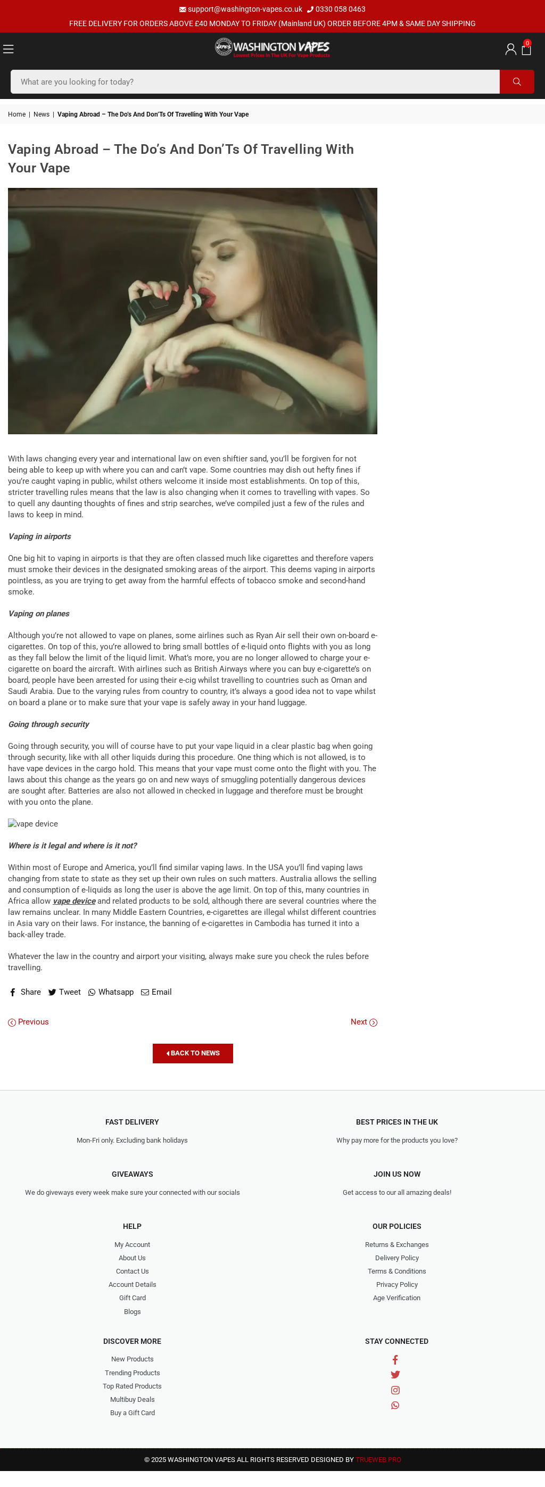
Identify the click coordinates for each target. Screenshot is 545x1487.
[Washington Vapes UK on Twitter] (395, 1375)
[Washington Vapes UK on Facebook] (395, 1359)
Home (17, 114)
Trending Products (132, 1373)
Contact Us (132, 1271)
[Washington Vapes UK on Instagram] (395, 1390)
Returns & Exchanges (397, 1245)
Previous (32, 1022)
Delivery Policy (397, 1258)
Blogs (132, 1312)
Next (360, 1022)
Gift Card (132, 1298)
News (41, 114)
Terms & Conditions (397, 1271)
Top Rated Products (132, 1386)
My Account (132, 1245)
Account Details (132, 1284)
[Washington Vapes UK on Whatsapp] (395, 1405)
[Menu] (8, 48)
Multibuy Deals (132, 1399)
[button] (525, 48)
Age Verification (396, 1298)
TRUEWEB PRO (378, 1460)
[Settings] (509, 48)
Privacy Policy (397, 1284)
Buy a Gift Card (132, 1413)
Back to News (194, 1053)
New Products (132, 1359)
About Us (132, 1258)
